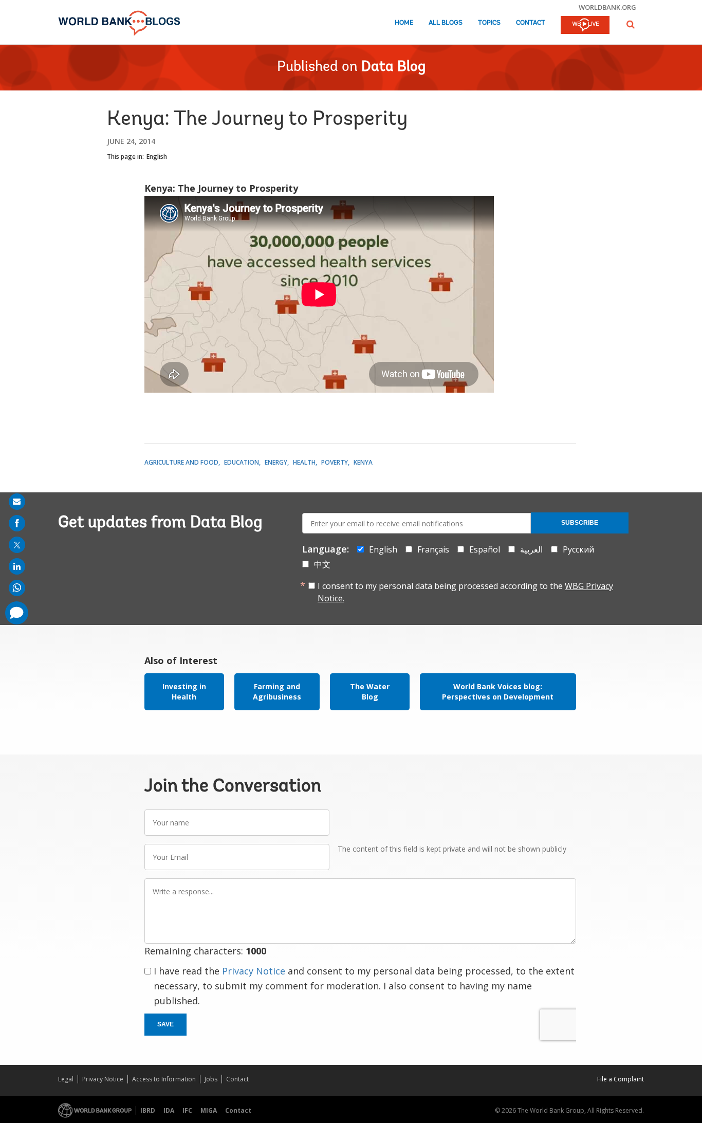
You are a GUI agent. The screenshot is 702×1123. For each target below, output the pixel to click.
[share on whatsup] (17, 588)
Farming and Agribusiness (277, 692)
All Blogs (446, 23)
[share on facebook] (17, 523)
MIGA (208, 1110)
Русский (578, 549)
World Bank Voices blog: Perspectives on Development (497, 692)
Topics (489, 23)
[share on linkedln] (17, 566)
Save (165, 1024)
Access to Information (164, 1079)
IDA (168, 1110)
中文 (322, 564)
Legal (65, 1079)
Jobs (211, 1079)
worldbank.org (607, 7)
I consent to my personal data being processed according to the (465, 592)
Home (404, 23)
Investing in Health (184, 692)
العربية (531, 549)
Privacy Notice (253, 971)
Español (484, 549)
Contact (530, 23)
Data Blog (393, 67)
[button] (630, 24)
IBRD (147, 1110)
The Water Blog (370, 692)
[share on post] (17, 545)
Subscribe (579, 522)
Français (433, 549)
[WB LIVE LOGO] (585, 25)
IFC (187, 1110)
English (156, 156)
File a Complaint (620, 1079)
